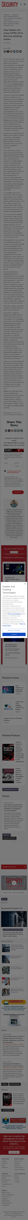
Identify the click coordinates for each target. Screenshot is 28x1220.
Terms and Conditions (14, 614)
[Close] (25, 584)
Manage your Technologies (14, 630)
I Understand (14, 634)
